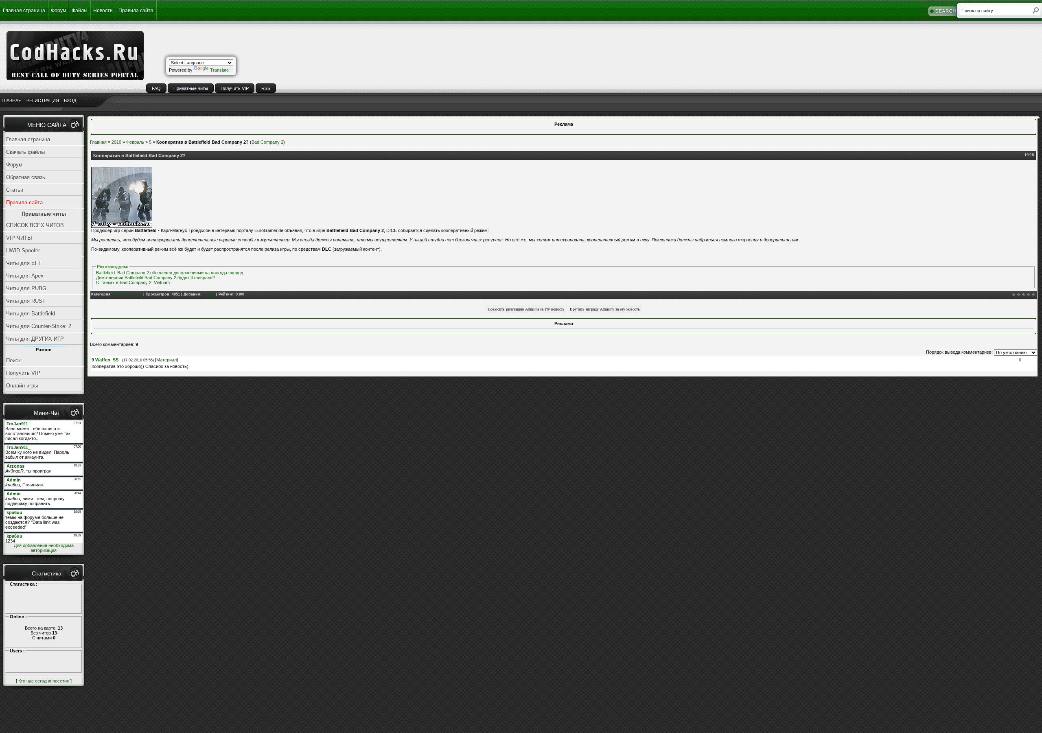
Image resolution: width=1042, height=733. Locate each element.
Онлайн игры (22, 386)
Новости (103, 10)
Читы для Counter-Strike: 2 (38, 326)
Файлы (80, 10)
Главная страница (24, 10)
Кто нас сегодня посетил (43, 680)
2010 (116, 142)
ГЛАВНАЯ (12, 100)
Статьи (14, 190)
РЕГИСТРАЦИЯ (42, 100)
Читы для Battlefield (30, 314)
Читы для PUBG (26, 288)
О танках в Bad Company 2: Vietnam (133, 282)
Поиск (13, 360)
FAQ (156, 88)
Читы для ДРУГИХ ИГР (35, 339)
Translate (219, 70)
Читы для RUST (26, 301)
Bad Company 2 (267, 142)
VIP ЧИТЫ (19, 238)
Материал (166, 359)
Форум (58, 10)
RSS (265, 88)
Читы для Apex (25, 276)
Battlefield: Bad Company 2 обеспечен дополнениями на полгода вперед (169, 272)
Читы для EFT (24, 263)
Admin (209, 294)
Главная (98, 142)
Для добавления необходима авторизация (44, 548)
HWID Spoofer (23, 250)
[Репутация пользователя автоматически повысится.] (526, 308)
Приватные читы (190, 88)
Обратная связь (25, 177)
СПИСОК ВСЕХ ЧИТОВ (35, 225)
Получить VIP (235, 88)
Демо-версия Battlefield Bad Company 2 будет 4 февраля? (155, 277)
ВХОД (70, 100)
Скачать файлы (25, 152)
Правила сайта (135, 10)
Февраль (135, 142)
